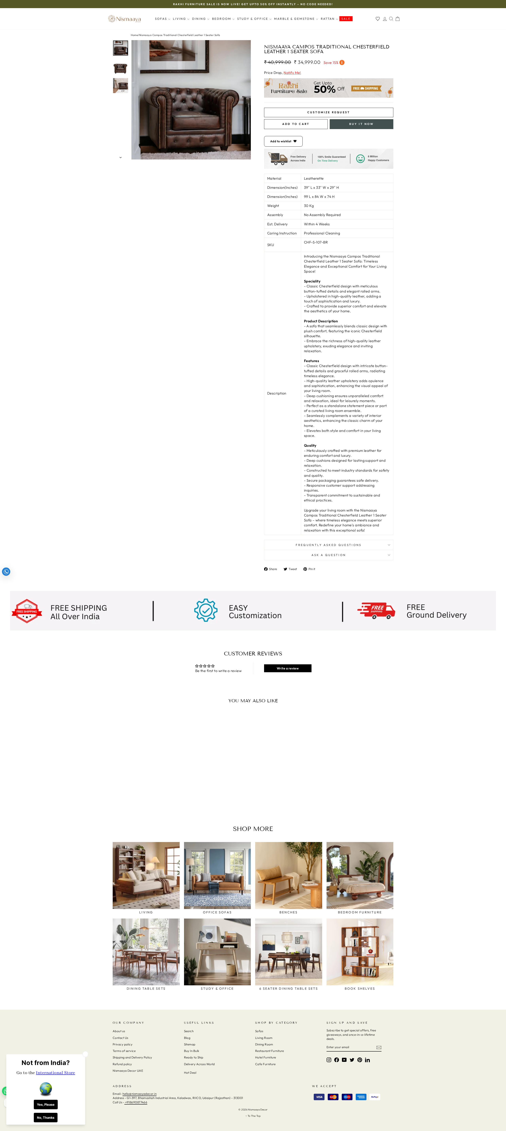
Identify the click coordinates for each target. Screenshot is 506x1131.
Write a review (288, 668)
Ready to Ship (193, 1057)
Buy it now (361, 124)
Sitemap (189, 1044)
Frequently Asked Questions (329, 545)
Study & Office (253, 19)
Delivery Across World (199, 1064)
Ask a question (329, 555)
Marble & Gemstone (295, 19)
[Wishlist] (378, 18)
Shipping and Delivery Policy (132, 1057)
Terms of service (124, 1051)
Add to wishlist (281, 141)
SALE (346, 19)
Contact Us (120, 1038)
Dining (199, 19)
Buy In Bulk (191, 1051)
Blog (187, 1038)
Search (189, 1031)
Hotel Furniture (265, 1057)
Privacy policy (122, 1044)
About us (119, 1031)
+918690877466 (135, 1102)
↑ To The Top (253, 1115)
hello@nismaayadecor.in (140, 1094)
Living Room (264, 1038)
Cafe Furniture (265, 1064)
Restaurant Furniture (269, 1051)
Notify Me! (292, 72)
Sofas (161, 19)
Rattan (328, 19)
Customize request (328, 112)
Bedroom (222, 19)
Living (180, 19)
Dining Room (264, 1044)
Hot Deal (190, 1072)
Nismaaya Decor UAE (128, 1070)
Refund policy (122, 1064)
